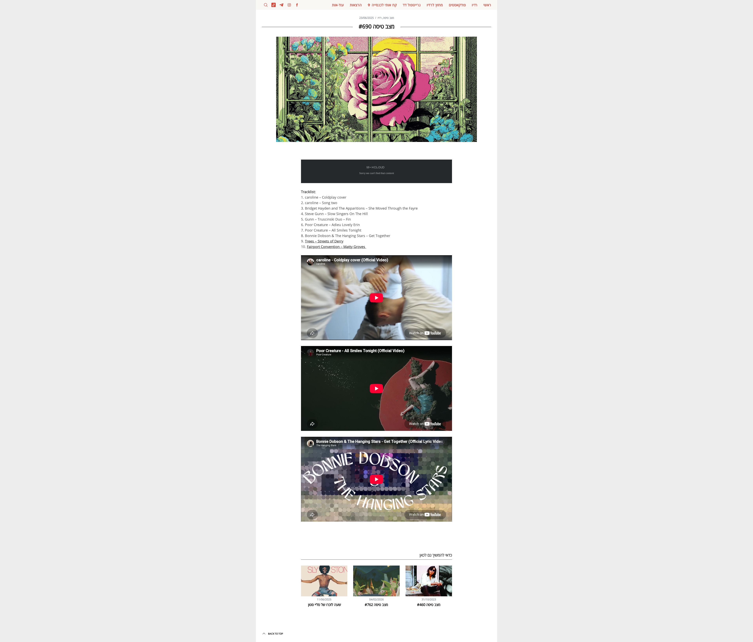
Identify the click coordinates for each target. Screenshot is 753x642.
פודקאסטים (457, 5)
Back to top (275, 633)
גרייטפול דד (412, 5)
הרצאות (356, 5)
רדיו (475, 5)
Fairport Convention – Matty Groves (336, 246)
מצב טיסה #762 (376, 604)
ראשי (487, 5)
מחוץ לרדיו (435, 5)
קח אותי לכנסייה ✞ (382, 5)
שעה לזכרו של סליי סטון (324, 604)
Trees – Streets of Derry (324, 241)
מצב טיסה (388, 18)
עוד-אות (338, 5)
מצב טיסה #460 (428, 604)
